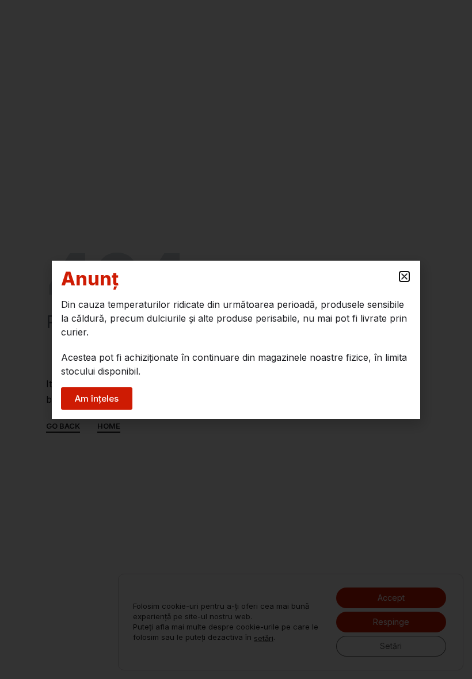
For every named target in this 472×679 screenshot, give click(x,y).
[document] (236, 339)
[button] (404, 276)
